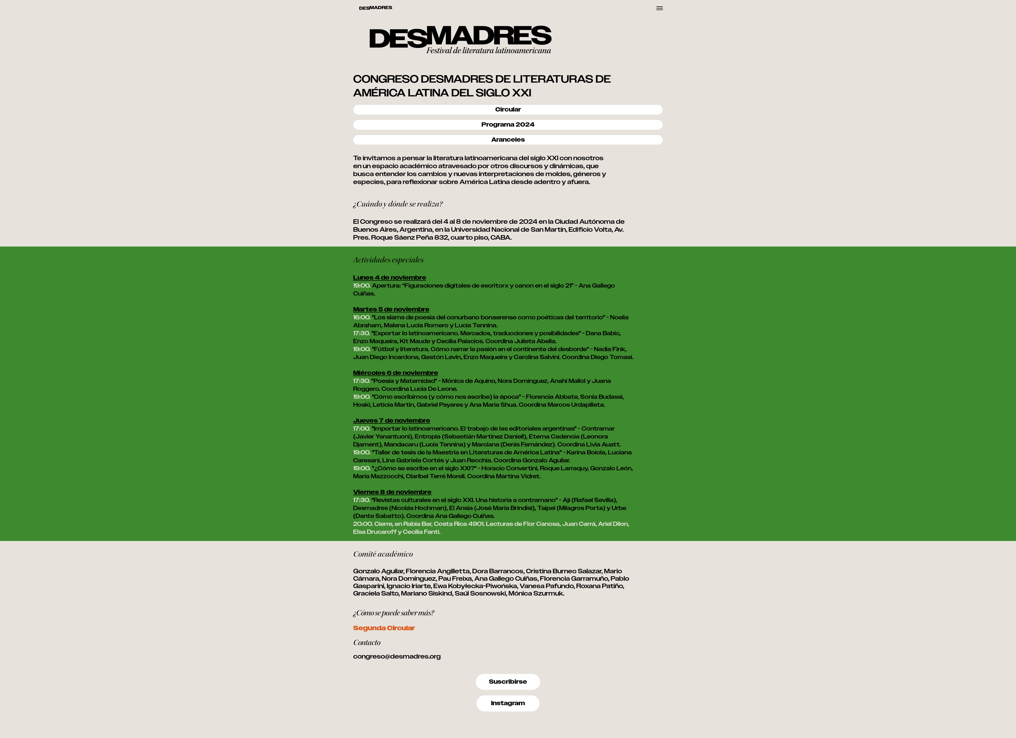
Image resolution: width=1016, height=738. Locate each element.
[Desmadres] (375, 8)
